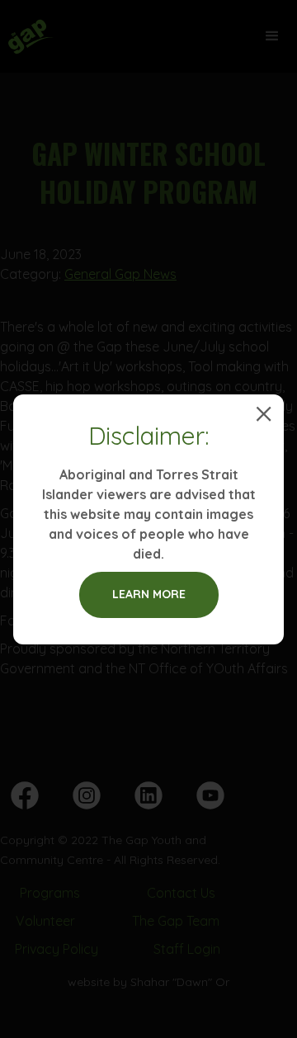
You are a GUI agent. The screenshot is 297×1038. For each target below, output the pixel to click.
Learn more (149, 594)
